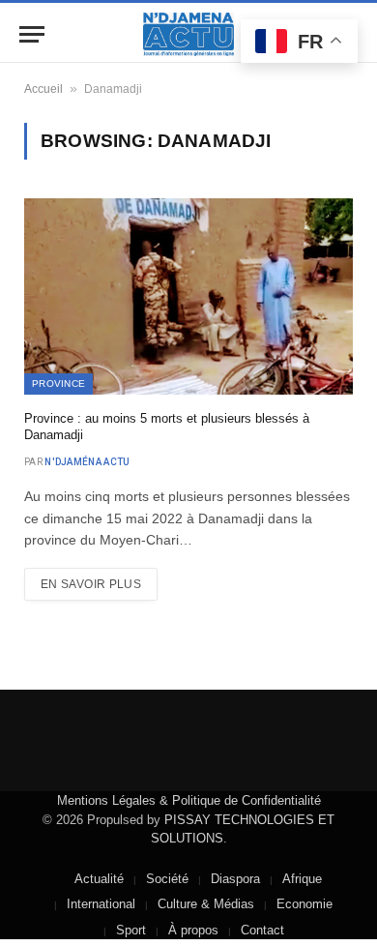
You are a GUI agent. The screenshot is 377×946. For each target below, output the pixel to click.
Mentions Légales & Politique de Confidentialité (189, 800)
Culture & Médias (206, 904)
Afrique (302, 879)
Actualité (99, 879)
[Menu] (31, 34)
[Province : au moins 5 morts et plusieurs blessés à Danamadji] (188, 296)
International (101, 904)
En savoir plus (91, 584)
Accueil (43, 89)
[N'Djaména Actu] (188, 34)
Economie (304, 904)
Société (167, 879)
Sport (131, 930)
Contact (262, 930)
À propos (193, 930)
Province (58, 383)
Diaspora (235, 879)
